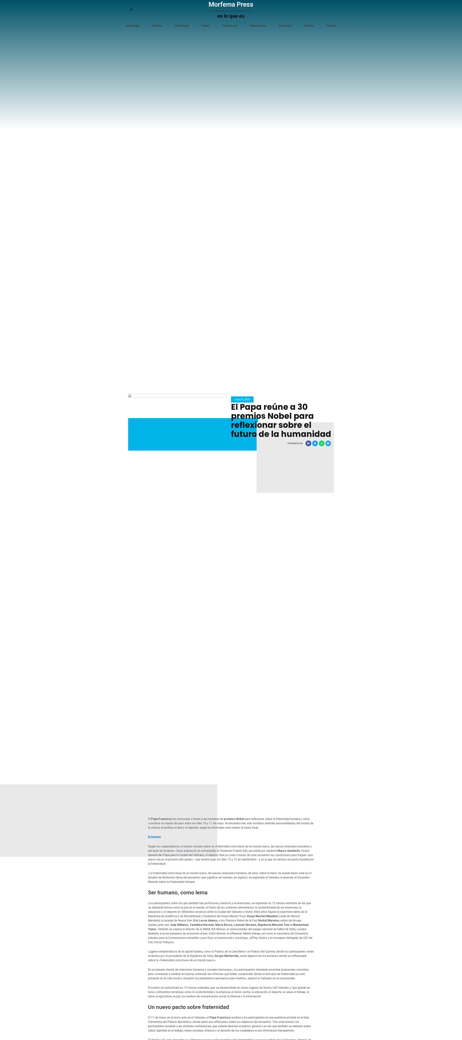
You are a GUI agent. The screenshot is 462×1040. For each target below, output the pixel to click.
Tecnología (182, 25)
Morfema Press (231, 4)
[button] (308, 443)
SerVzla (157, 25)
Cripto (205, 25)
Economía (285, 25)
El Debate (154, 837)
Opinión (309, 25)
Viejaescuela (258, 25)
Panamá (331, 25)
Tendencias (229, 25)
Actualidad (132, 25)
